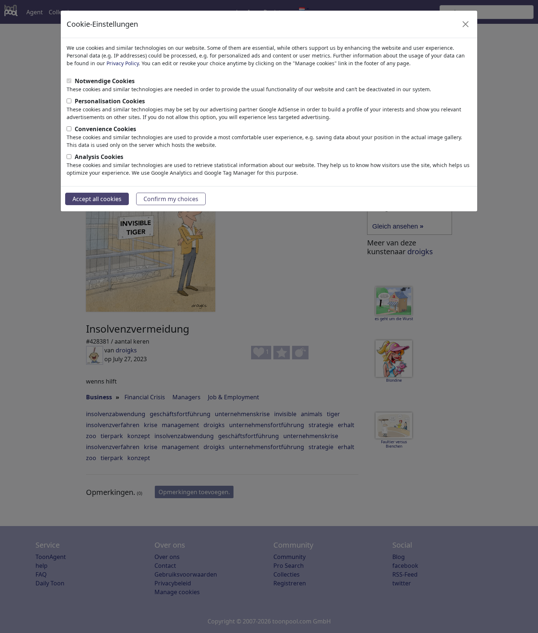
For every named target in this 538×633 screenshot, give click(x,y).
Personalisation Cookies (110, 101)
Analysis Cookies (99, 157)
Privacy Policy (123, 63)
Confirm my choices (170, 199)
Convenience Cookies (105, 129)
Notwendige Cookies (105, 81)
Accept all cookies (97, 199)
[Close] (465, 24)
